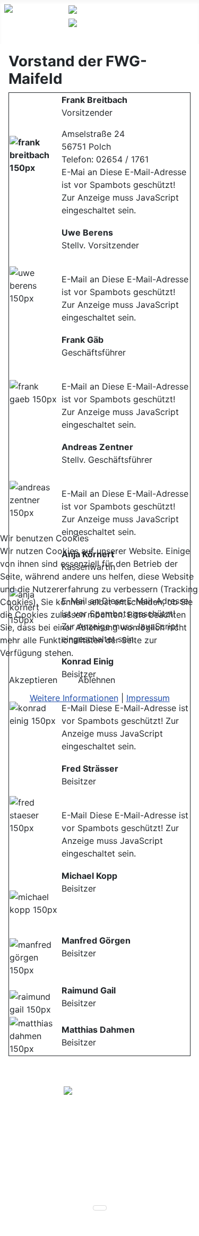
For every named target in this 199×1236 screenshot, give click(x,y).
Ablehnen (96, 680)
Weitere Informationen (74, 698)
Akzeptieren (33, 680)
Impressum (148, 698)
